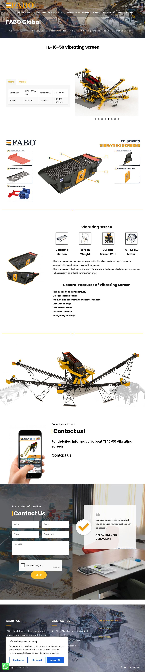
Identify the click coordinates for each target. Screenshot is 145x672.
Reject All (37, 660)
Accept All (55, 660)
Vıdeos (97, 12)
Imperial (22, 82)
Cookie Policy (104, 628)
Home (21, 12)
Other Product (50, 12)
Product (32, 12)
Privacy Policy (104, 637)
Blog (121, 12)
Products (20, 30)
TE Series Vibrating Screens (85, 30)
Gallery (86, 12)
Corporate (70, 12)
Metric (11, 82)
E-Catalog (109, 12)
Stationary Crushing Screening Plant (48, 30)
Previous (71, 88)
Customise (18, 660)
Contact (131, 12)
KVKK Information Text (108, 620)
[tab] (11, 82)
